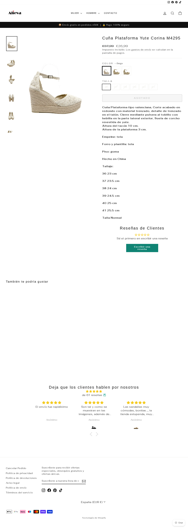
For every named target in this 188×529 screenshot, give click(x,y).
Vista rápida (26, 342)
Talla (107, 81)
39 (134, 87)
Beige (106, 70)
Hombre (91, 13)
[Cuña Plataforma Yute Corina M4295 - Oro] (11, 360)
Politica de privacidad (19, 473)
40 (144, 87)
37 (116, 87)
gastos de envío (141, 49)
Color (112, 63)
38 (125, 87)
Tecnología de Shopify (94, 518)
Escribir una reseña (142, 248)
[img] (94, 391)
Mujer (75, 13)
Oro (116, 70)
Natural (126, 70)
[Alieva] (15, 13)
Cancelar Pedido (16, 468)
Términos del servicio (19, 492)
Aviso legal (13, 482)
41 (153, 87)
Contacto (110, 13)
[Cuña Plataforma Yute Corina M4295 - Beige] (7, 360)
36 (106, 87)
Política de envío (16, 487)
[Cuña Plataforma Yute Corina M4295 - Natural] (15, 360)
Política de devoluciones (21, 478)
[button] (92, 434)
